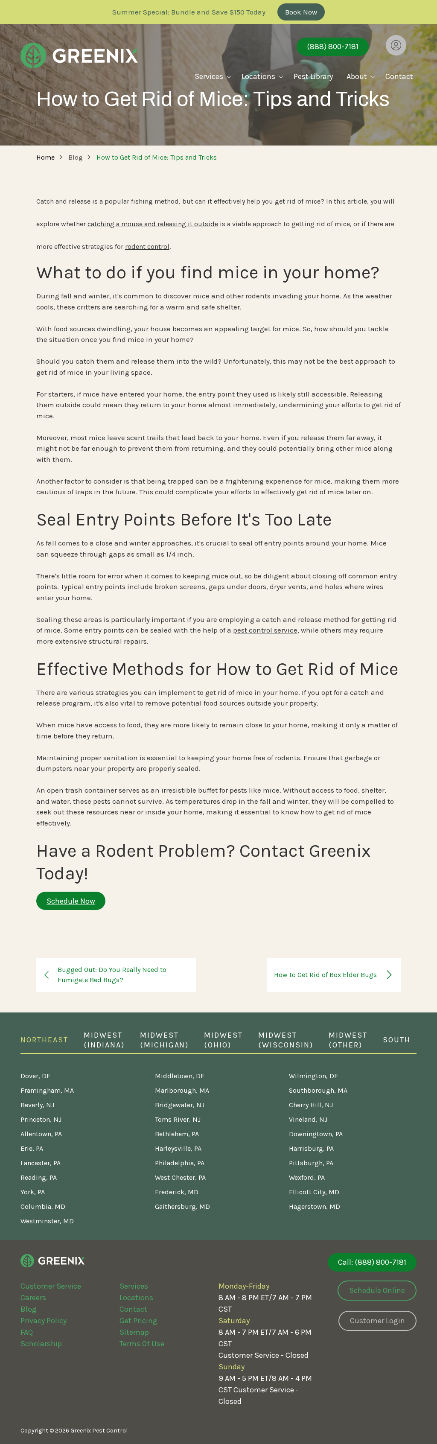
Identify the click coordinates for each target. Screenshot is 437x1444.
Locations (136, 1297)
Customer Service (50, 1286)
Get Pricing (138, 1320)
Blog (28, 1309)
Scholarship (41, 1343)
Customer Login (377, 1320)
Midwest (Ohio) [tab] (223, 1040)
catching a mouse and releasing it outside (152, 224)
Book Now (301, 12)
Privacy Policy (43, 1320)
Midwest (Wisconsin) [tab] (285, 1040)
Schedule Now (71, 901)
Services (133, 1286)
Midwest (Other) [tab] (348, 1040)
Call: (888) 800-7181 (372, 1262)
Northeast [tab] (44, 1039)
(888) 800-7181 (332, 46)
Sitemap (134, 1332)
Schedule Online (377, 1290)
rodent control (147, 246)
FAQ (26, 1332)
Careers (33, 1297)
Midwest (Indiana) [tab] (104, 1040)
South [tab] (397, 1039)
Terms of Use (141, 1343)
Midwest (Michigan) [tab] (164, 1040)
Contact (133, 1309)
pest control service (265, 630)
